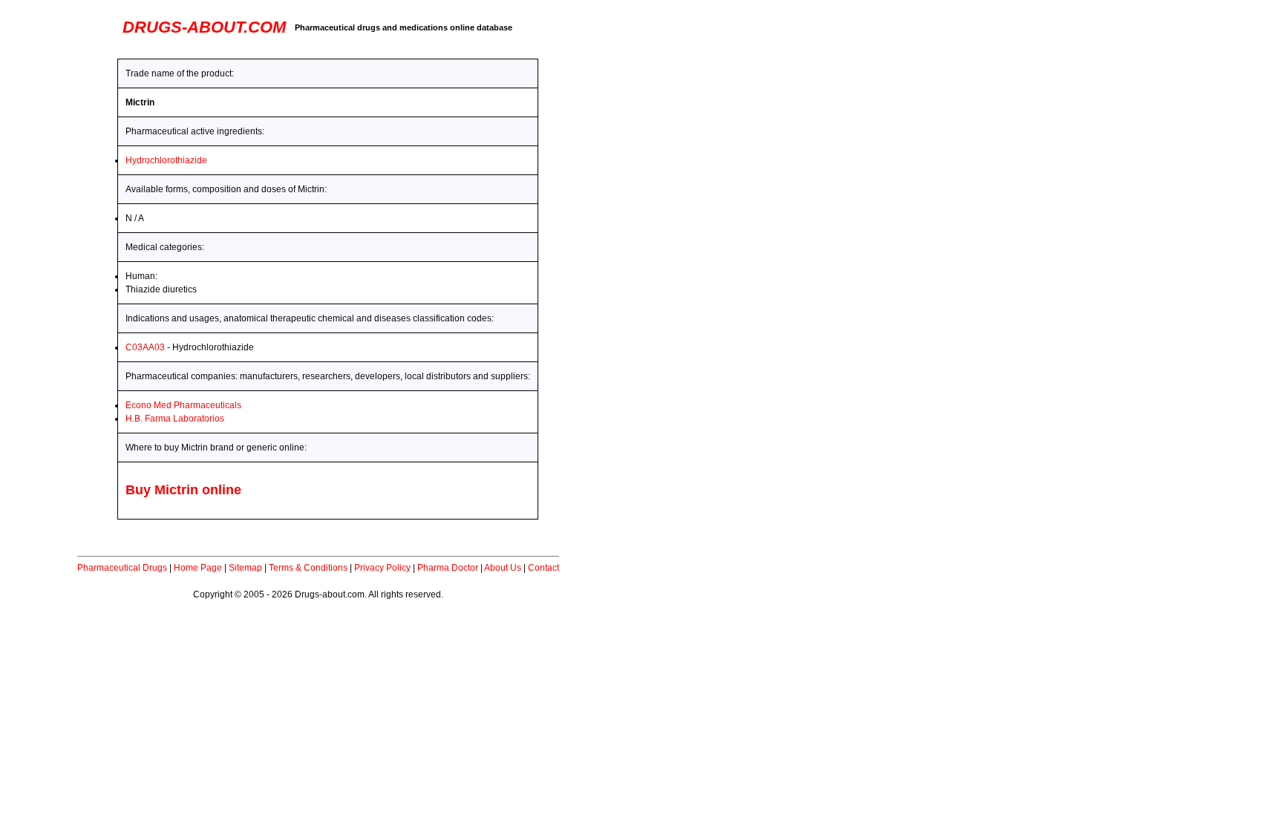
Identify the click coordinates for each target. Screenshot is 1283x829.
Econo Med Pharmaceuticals (183, 405)
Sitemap (245, 568)
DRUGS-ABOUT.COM (204, 27)
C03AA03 (145, 347)
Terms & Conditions (308, 568)
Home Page (198, 568)
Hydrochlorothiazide (166, 160)
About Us (502, 568)
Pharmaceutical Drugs (122, 568)
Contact (543, 568)
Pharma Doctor (447, 568)
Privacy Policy (382, 568)
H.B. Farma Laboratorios (174, 418)
